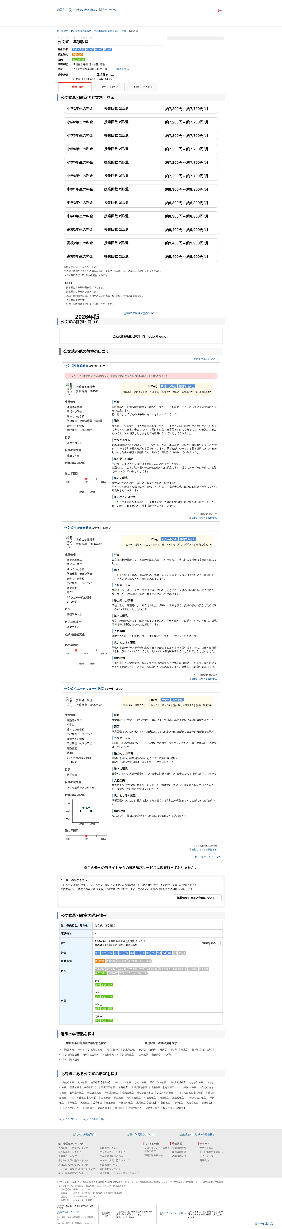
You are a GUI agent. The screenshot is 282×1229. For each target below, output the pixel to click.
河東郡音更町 (95, 1049)
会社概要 (61, 1217)
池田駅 (152, 1049)
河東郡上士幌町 (91, 1054)
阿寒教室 (178, 1102)
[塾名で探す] (99, 22)
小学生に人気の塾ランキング (73, 1160)
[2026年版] (141, 313)
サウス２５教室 (123, 1082)
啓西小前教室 (189, 1087)
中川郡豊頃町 (113, 1049)
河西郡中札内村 (110, 1054)
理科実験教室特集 (153, 1155)
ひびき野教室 (196, 1082)
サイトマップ (206, 1156)
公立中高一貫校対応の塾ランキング (76, 1169)
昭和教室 (120, 1107)
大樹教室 (85, 1102)
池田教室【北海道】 (101, 1082)
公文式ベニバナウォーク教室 (84, 688)
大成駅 (168, 1054)
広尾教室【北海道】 (146, 1102)
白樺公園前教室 (139, 1087)
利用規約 (204, 1160)
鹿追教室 (110, 1102)
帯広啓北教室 (94, 1092)
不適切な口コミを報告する (203, 518)
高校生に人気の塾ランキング (73, 1164)
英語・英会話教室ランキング (73, 1173)
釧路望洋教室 (152, 1107)
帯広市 (81, 1049)
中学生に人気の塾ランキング (115, 1160)
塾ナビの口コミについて (206, 358)
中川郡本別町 (72, 1059)
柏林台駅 (206, 1049)
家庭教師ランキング (110, 1164)
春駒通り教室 (77, 1092)
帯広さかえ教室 (145, 1092)
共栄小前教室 (135, 1107)
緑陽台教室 (128, 1092)
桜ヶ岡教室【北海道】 (174, 1107)
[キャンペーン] (211, 22)
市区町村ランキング (110, 1169)
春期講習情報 (179, 1147)
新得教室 (165, 1102)
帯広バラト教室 (158, 1082)
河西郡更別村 (72, 1054)
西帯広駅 (143, 1054)
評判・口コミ (110, 87)
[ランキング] (127, 22)
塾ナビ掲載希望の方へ (211, 1152)
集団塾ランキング (109, 1147)
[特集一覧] (183, 22)
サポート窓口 (206, 1147)
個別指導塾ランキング (69, 1152)
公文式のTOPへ (68, 1119)
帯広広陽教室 (112, 1092)
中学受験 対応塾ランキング (114, 1156)
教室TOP (77, 87)
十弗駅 (174, 1049)
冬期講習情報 (179, 1156)
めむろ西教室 (134, 1097)
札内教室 (82, 1082)
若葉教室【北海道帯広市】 (83, 1087)
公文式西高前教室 (76, 366)
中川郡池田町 (67, 1049)
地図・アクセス (143, 87)
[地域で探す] (71, 22)
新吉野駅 (156, 1054)
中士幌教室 (150, 1097)
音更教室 (105, 1097)
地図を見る (209, 943)
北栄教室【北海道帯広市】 (165, 1087)
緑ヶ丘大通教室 (178, 1082)
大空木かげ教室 (165, 1092)
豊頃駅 (195, 1049)
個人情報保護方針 (76, 1217)
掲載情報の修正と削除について (196, 897)
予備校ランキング (67, 1156)
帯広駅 (184, 1049)
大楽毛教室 (192, 1102)
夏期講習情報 (179, 1152)
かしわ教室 (140, 1082)
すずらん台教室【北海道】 (190, 1092)
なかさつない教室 (196, 1097)
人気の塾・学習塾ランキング (73, 1147)
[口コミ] (155, 22)
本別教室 (72, 1102)
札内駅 (163, 1049)
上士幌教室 (178, 1097)
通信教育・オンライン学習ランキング (119, 1173)
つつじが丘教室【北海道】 (83, 1097)
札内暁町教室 (67, 1082)
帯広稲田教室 (108, 1087)
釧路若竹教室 (105, 1107)
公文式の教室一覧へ (94, 1119)
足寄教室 (97, 1102)
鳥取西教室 (88, 1107)
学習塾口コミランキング (112, 1152)
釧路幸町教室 (72, 1107)
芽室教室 (118, 1097)
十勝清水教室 (126, 1102)
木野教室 (123, 1087)
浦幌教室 (164, 1097)
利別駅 (142, 1049)
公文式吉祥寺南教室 (78, 527)
